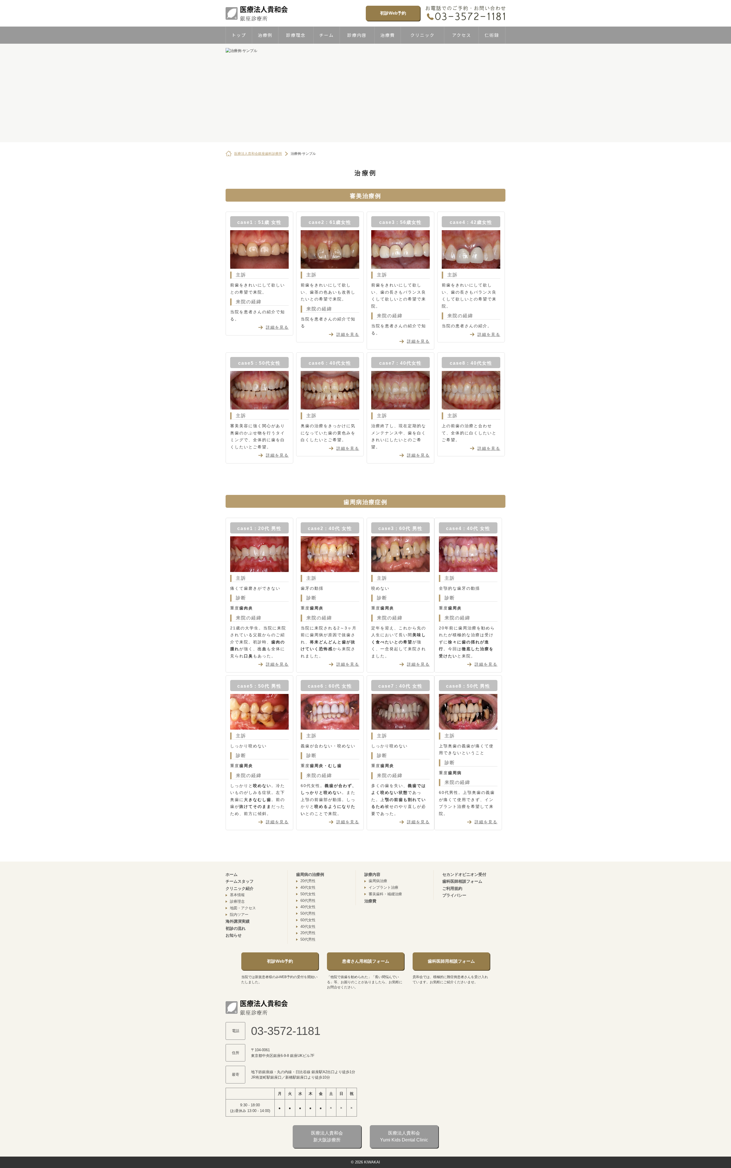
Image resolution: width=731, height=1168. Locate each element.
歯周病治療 (378, 881)
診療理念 (296, 35)
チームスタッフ (240, 881)
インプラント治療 (383, 887)
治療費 (387, 35)
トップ (239, 35)
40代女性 (308, 887)
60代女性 (308, 920)
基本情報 (237, 895)
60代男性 (308, 900)
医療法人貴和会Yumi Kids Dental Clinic (404, 1136)
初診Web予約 (393, 13)
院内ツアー (239, 914)
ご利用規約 (452, 888)
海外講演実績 (238, 921)
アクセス (461, 35)
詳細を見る (277, 327)
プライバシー (454, 895)
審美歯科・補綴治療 (385, 894)
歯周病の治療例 (310, 874)
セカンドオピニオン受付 (464, 874)
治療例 (265, 35)
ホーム (232, 874)
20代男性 (308, 881)
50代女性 (308, 894)
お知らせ (234, 935)
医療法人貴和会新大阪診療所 (327, 1136)
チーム (326, 35)
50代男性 (308, 913)
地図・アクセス (243, 908)
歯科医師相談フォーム (462, 881)
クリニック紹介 (240, 888)
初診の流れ (236, 928)
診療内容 (357, 35)
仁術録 (492, 35)
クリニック (422, 35)
